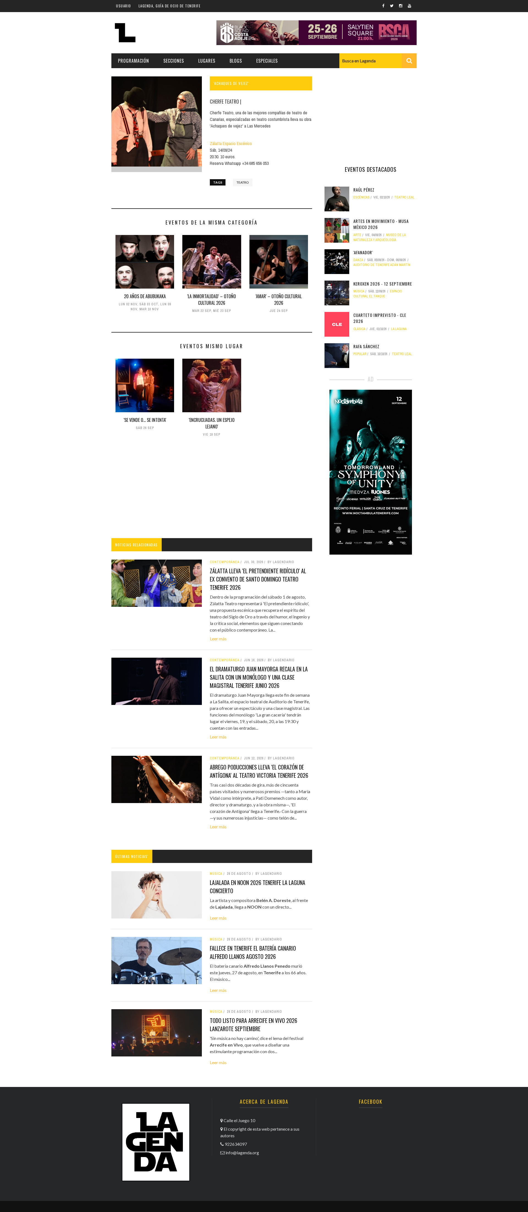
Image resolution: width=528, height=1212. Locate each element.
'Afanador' (363, 252)
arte (357, 235)
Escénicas (361, 197)
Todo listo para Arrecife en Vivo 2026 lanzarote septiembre (253, 1024)
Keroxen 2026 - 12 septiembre (382, 284)
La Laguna (399, 329)
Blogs (236, 60)
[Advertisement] (211, 488)
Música (216, 873)
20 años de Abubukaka (145, 296)
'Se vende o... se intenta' (145, 420)
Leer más (218, 638)
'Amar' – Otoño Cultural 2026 (279, 299)
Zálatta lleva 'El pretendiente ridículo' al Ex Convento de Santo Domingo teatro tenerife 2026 (258, 579)
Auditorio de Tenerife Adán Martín (381, 265)
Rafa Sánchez (366, 346)
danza (358, 260)
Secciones (173, 60)
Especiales (267, 60)
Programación (133, 60)
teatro (243, 182)
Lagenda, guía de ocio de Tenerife (170, 6)
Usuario (123, 6)
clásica (359, 329)
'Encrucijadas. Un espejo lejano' (212, 423)
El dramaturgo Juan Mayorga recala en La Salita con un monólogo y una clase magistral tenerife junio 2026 (259, 677)
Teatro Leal (404, 197)
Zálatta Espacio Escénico (231, 143)
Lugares (206, 60)
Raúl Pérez (364, 190)
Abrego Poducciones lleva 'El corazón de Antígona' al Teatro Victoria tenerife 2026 (259, 771)
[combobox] (378, 60)
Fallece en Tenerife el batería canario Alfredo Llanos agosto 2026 (253, 952)
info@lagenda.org (242, 1152)
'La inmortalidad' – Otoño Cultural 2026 (211, 299)
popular (359, 354)
